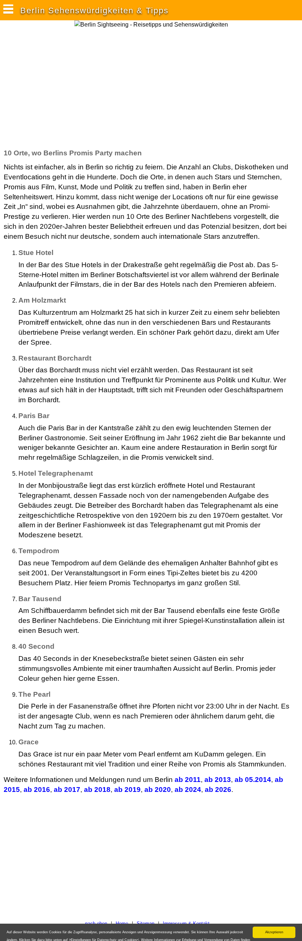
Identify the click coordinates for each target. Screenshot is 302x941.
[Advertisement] (138, 88)
